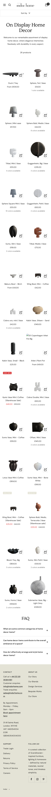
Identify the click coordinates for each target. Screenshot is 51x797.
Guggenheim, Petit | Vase (38, 203)
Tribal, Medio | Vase (37, 244)
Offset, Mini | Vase (38, 437)
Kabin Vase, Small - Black (13, 360)
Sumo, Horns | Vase (13, 600)
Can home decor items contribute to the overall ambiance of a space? (24, 642)
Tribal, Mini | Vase (13, 163)
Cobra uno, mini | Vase (13, 320)
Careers (6, 773)
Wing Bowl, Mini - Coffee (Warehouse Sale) (13, 518)
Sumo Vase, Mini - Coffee (13, 437)
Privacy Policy (9, 763)
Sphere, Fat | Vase (38, 83)
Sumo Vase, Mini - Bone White (37, 479)
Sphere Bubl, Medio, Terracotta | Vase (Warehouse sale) (38, 520)
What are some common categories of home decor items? (23, 630)
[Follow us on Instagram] (37, 779)
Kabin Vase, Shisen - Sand (37, 320)
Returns (6, 758)
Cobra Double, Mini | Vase (38, 397)
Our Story (32, 676)
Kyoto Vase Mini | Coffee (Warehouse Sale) (13, 399)
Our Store (32, 696)
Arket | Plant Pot (38, 360)
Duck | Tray (13, 83)
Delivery (6, 753)
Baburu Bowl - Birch (13, 284)
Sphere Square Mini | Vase (13, 203)
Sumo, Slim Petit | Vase (38, 560)
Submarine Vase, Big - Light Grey (37, 601)
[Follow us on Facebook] (31, 779)
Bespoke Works (35, 691)
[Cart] (46, 5)
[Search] (9, 5)
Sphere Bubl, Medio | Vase (38, 123)
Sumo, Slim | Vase (13, 244)
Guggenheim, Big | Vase (38, 163)
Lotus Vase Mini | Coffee (13, 477)
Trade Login (8, 748)
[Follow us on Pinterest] (44, 779)
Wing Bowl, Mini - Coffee (38, 284)
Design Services (35, 686)
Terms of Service (10, 768)
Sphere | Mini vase (13, 123)
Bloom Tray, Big (13, 560)
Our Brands (33, 681)
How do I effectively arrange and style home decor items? (23, 654)
